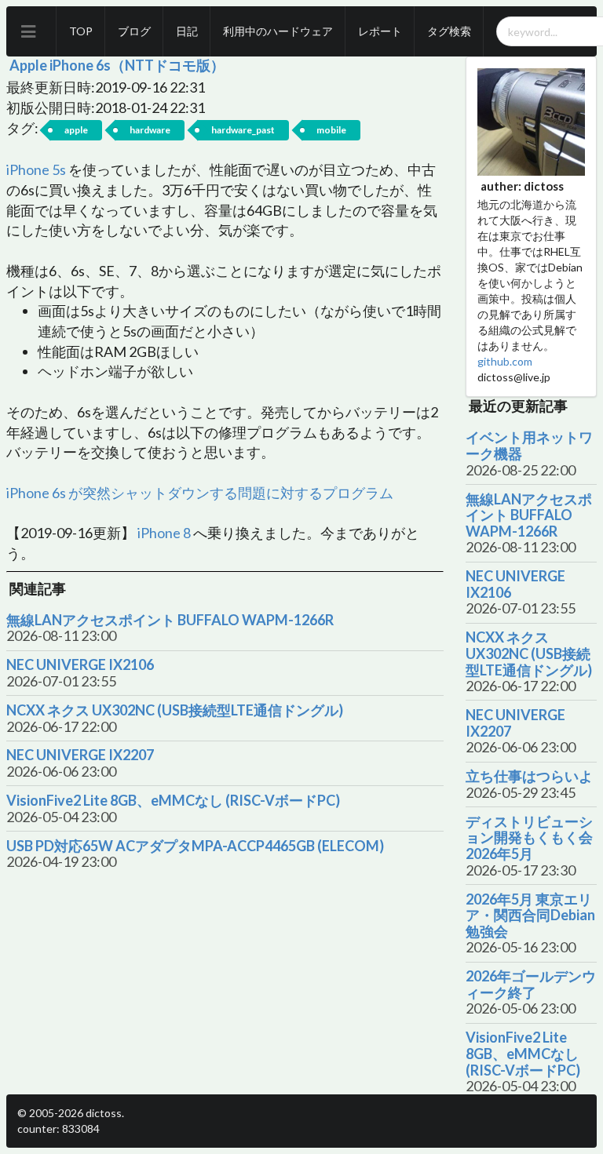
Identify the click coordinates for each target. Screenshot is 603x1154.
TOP (81, 31)
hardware (150, 130)
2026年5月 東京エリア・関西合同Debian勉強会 (530, 915)
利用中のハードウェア (278, 31)
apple (76, 130)
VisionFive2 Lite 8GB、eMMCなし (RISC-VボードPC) (173, 800)
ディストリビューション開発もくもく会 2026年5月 (529, 838)
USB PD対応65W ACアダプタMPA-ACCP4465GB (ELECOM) (195, 846)
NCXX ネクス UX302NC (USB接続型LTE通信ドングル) (174, 710)
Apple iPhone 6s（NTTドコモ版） (117, 65)
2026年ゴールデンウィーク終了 (531, 984)
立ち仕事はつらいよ (529, 776)
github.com (504, 361)
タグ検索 (449, 31)
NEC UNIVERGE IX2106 (80, 665)
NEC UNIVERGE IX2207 (80, 755)
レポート (380, 31)
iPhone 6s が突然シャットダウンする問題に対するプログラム (199, 492)
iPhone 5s (36, 169)
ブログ (134, 31)
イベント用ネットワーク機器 (529, 445)
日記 (187, 31)
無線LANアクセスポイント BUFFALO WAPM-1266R (170, 620)
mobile (331, 130)
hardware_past (243, 130)
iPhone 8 (164, 532)
